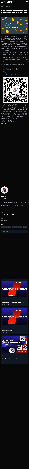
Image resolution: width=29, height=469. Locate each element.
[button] (27, 2)
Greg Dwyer (4, 220)
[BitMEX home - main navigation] (6, 2)
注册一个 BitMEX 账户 (12, 75)
